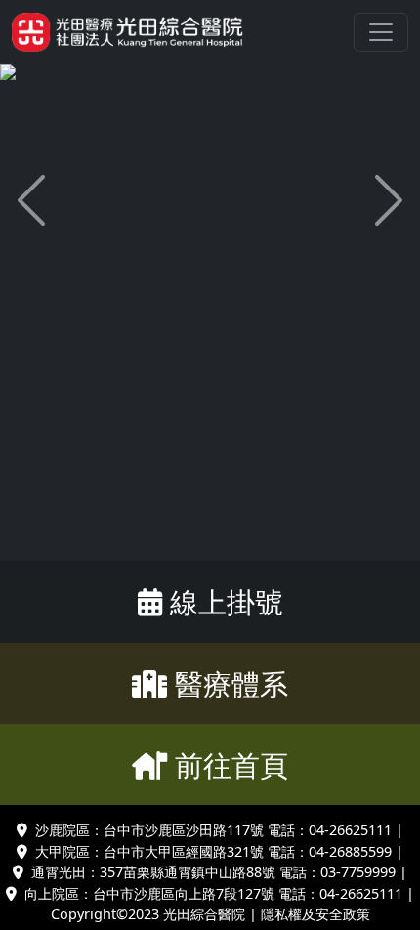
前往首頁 (231, 764)
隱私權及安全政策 (315, 914)
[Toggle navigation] (381, 32)
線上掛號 (226, 601)
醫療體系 (231, 683)
